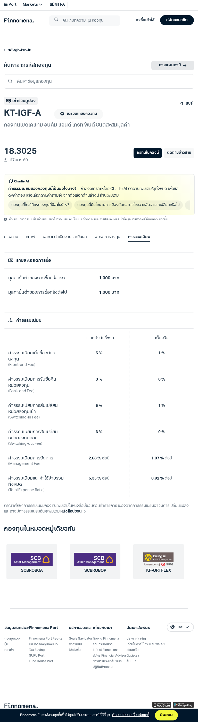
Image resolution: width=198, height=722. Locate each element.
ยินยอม (166, 715)
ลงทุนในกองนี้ (148, 153)
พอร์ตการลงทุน (107, 237)
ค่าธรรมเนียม (139, 237)
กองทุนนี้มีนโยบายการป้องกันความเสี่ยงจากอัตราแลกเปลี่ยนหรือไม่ (128, 205)
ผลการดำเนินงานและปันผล (65, 237)
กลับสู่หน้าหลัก (18, 50)
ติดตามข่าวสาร (179, 153)
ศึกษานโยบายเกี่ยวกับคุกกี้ (130, 715)
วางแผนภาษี (170, 65)
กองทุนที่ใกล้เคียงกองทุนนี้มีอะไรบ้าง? (40, 205)
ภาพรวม (11, 237)
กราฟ (30, 237)
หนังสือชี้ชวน (71, 512)
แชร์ (189, 104)
